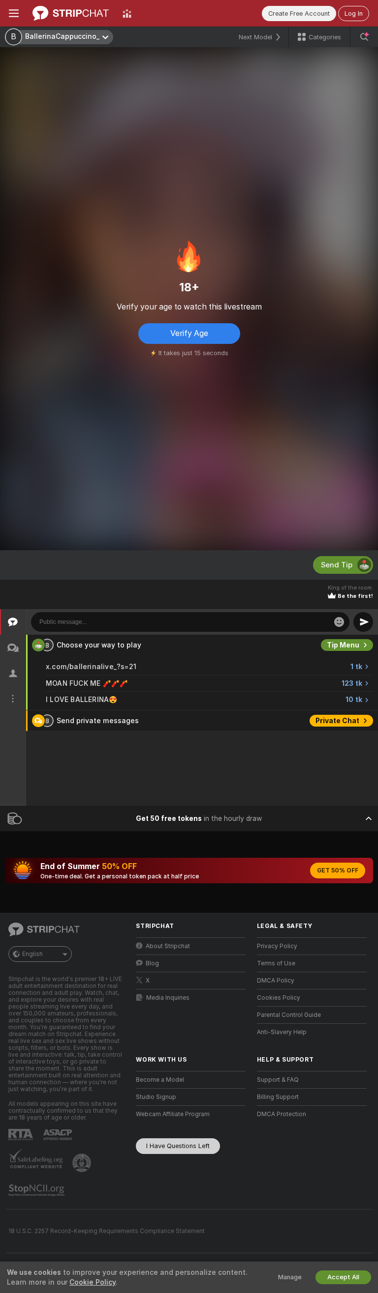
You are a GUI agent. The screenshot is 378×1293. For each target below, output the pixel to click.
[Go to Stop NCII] (37, 1190)
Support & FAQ (278, 1079)
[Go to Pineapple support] (82, 1162)
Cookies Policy (278, 997)
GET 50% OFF (337, 870)
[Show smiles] (339, 622)
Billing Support (278, 1097)
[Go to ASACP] (58, 1134)
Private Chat (337, 721)
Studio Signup (156, 1097)
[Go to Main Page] (71, 13)
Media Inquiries (167, 997)
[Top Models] (127, 13)
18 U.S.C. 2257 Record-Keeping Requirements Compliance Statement (106, 1231)
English (32, 954)
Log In (354, 13)
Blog (152, 963)
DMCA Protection (281, 1114)
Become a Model (160, 1079)
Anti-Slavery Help (282, 1032)
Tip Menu (343, 645)
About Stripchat (168, 946)
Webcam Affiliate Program (173, 1114)
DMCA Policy (275, 980)
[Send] (363, 622)
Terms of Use (276, 963)
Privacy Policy (277, 946)
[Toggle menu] (14, 13)
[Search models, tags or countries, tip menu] (364, 37)
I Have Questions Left (178, 1146)
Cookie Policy (92, 1282)
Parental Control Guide (289, 1015)
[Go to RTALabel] (21, 1134)
